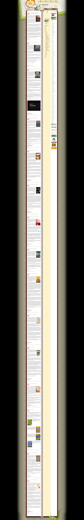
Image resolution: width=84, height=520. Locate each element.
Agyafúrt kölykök (31, 409)
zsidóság (52, 123)
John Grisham (53, 65)
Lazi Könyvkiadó (53, 77)
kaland (52, 67)
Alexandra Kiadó (30, 312)
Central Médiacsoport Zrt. (54, 32)
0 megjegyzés (39, 246)
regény (33, 246)
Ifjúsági (32, 147)
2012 (45, 56)
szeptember (46, 33)
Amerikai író (53, 24)
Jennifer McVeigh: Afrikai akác (33, 273)
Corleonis (52, 35)
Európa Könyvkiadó (53, 45)
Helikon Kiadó (53, 57)
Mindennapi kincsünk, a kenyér (33, 383)
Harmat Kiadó (53, 56)
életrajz (29, 271)
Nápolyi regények (53, 88)
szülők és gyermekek (53, 110)
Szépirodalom (38, 147)
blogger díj (52, 30)
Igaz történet (53, 60)
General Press (53, 52)
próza (52, 98)
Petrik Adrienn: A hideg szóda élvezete (34, 42)
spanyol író (52, 103)
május (45, 52)
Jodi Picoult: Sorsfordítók (32, 314)
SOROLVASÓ (45, 4)
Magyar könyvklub (53, 82)
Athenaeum (52, 28)
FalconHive (33, 518)
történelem (52, 116)
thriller (52, 115)
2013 (45, 55)
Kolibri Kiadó (53, 73)
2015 (45, 30)
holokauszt (52, 58)
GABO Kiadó (30, 513)
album (52, 22)
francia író (52, 50)
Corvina (52, 36)
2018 (45, 28)
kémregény (52, 70)
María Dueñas (53, 84)
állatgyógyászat (53, 23)
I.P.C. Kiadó (52, 59)
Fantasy (52, 46)
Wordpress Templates (36, 518)
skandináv (34, 246)
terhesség (52, 113)
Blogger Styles (41, 518)
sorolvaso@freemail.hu (53, 18)
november (46, 32)
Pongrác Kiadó (53, 96)
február (46, 54)
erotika (52, 44)
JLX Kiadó (52, 64)
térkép (52, 114)
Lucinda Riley (53, 80)
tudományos (53, 117)
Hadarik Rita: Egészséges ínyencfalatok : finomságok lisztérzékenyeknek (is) (34, 13)
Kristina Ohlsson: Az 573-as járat (33, 150)
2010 (45, 57)
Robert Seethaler (53, 100)
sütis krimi (52, 106)
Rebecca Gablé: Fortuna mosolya (33, 452)
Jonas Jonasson (53, 66)
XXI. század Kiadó (53, 122)
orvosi (52, 93)
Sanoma (52, 101)
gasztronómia (33, 407)
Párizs (52, 94)
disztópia (52, 39)
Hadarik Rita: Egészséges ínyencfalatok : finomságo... (47, 36)
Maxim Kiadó (53, 85)
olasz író (52, 92)
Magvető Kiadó (53, 81)
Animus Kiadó (30, 246)
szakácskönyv (35, 407)
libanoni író (52, 78)
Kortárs (52, 74)
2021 (45, 27)
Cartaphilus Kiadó (53, 31)
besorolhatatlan (53, 29)
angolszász (52, 25)
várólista (52, 120)
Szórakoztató (36, 246)
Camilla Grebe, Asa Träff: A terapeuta (34, 216)
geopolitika (52, 53)
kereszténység (53, 71)
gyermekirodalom (30, 147)
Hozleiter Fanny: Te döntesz (33, 248)
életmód (52, 42)
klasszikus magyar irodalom (54, 72)
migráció (52, 86)
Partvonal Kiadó (53, 95)
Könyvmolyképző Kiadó (35, 147)
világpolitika (52, 121)
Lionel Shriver (33, 513)
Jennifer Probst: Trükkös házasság (33, 184)
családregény (53, 37)
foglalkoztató (53, 49)
